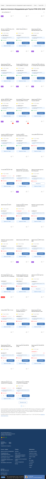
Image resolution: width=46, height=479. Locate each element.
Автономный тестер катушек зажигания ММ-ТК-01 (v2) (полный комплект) (22, 100)
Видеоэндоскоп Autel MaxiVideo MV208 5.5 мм (37, 30)
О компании (31, 461)
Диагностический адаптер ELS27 (37, 275)
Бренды (16, 463)
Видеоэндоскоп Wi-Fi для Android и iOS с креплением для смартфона (22, 170)
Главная (2, 5)
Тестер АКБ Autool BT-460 (37, 134)
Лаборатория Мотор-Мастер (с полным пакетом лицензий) (38, 65)
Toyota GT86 (40, 5)
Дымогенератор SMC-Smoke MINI (38, 240)
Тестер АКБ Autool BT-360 (6, 169)
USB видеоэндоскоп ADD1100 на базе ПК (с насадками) (22, 382)
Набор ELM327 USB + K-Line (7, 310)
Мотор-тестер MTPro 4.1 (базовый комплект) (21, 311)
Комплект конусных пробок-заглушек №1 (7, 240)
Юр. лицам (31, 460)
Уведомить (38, 183)
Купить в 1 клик (7, 45)
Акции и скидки (32, 456)
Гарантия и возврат (33, 453)
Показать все (23, 402)
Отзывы (30, 465)
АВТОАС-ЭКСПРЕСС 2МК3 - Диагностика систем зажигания (7, 100)
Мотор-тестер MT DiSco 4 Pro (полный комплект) (7, 30)
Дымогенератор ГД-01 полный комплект (36, 100)
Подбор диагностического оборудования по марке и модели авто (19, 5)
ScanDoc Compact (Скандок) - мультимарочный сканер (7, 135)
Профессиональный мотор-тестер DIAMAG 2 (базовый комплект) (22, 275)
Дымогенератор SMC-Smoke (22, 239)
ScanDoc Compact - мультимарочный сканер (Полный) (21, 135)
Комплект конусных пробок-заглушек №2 (38, 205)
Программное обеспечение (6, 462)
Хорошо (3, 477)
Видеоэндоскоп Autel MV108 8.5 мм (22, 346)
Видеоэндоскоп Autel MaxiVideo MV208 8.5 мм (6, 65)
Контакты (17, 451)
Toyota (35, 5)
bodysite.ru (9, 445)
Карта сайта (10, 443)
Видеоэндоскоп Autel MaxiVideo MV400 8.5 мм (37, 311)
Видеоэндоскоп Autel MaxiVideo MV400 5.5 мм (6, 346)
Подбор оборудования (19, 461)
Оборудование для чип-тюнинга (7, 456)
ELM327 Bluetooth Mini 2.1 (21, 29)
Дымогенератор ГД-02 (6, 204)
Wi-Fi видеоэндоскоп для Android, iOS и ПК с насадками (7, 275)
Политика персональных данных (3, 442)
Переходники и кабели (5, 457)
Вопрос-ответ (17, 453)
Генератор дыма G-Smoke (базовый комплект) (22, 205)
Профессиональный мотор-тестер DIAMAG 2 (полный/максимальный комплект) (22, 65)
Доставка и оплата (33, 451)
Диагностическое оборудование (7, 451)
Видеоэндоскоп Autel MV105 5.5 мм (38, 346)
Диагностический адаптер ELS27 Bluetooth (37, 170)
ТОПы (30, 467)
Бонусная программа (33, 454)
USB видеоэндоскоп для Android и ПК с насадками (6, 382)
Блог (30, 458)
